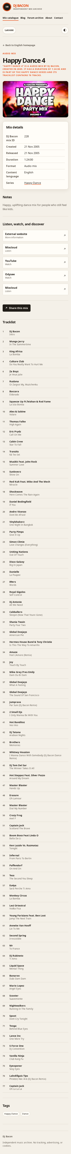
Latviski (9, 30)
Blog (22, 17)
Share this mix (16, 308)
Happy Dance (32, 183)
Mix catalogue (10, 17)
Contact (58, 17)
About (48, 17)
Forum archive (35, 17)
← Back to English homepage (19, 45)
